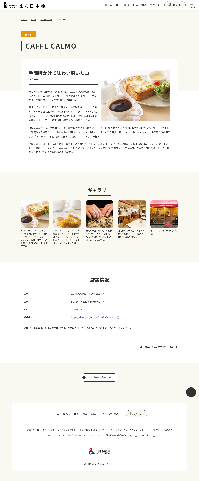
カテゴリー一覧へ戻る (99, 377)
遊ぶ (126, 5)
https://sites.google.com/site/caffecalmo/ (93, 317)
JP (174, 5)
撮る (143, 5)
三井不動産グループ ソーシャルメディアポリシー (76, 435)
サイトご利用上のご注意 (161, 430)
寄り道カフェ (46, 19)
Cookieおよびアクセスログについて (127, 430)
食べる (108, 5)
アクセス (155, 5)
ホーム (24, 19)
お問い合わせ (146, 435)
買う (118, 5)
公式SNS (47, 435)
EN (179, 5)
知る (135, 5)
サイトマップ (48, 430)
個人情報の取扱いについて (92, 430)
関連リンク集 (33, 430)
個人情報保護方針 (65, 430)
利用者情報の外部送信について (120, 435)
